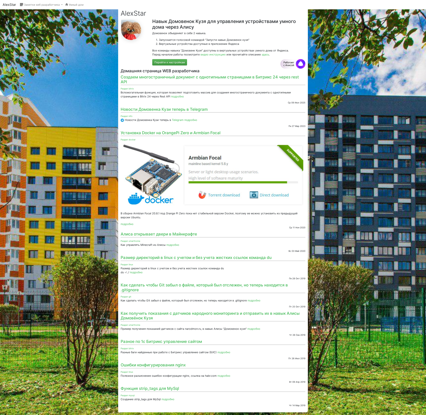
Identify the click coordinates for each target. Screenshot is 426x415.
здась (265, 54)
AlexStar (9, 5)
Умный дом (76, 4)
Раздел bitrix (127, 88)
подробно (177, 96)
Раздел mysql (128, 395)
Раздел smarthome (130, 241)
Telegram (178, 120)
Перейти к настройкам (169, 62)
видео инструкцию (213, 54)
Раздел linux (127, 264)
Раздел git (126, 296)
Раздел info (126, 116)
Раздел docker (128, 139)
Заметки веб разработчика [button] (42, 4)
